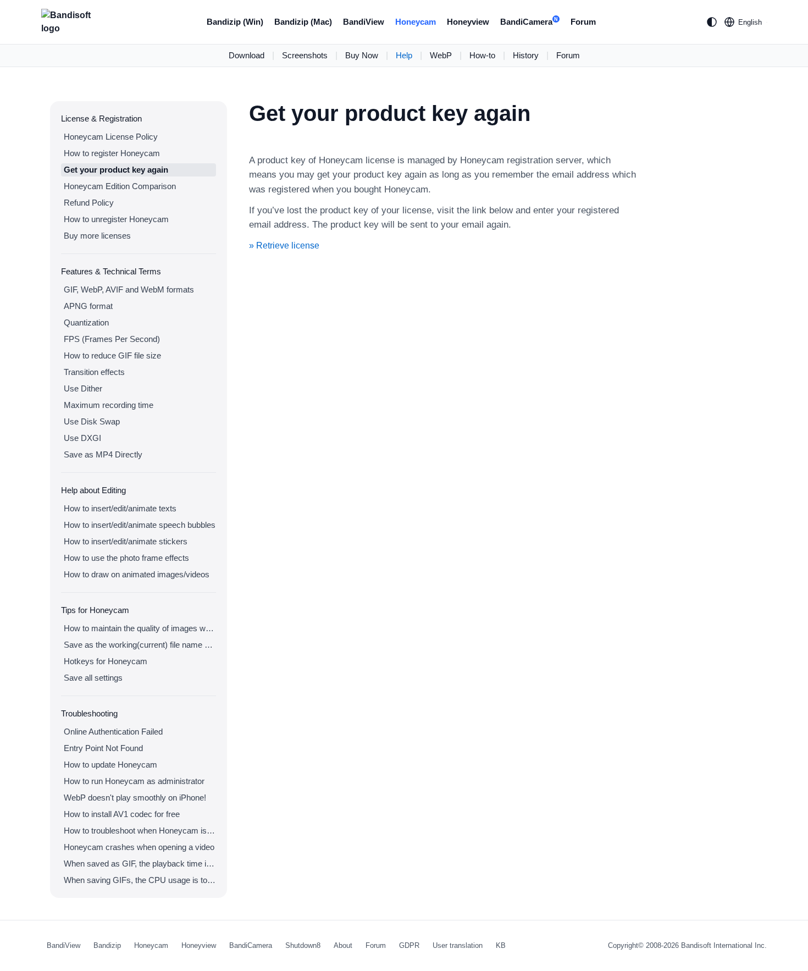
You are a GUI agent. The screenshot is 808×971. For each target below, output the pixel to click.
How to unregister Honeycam (116, 219)
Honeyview (468, 21)
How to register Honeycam (112, 153)
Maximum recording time (108, 405)
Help (404, 55)
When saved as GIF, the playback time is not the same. (140, 863)
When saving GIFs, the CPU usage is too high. (140, 880)
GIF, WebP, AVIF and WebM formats (129, 289)
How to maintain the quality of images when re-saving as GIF (140, 628)
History (526, 55)
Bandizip (107, 945)
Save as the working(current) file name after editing (140, 644)
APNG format (88, 306)
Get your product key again (116, 169)
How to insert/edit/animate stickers (125, 541)
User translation (458, 945)
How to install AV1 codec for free (122, 814)
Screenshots (305, 55)
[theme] (712, 22)
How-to (482, 55)
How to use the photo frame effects (126, 557)
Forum (583, 21)
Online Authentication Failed (113, 731)
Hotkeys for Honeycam (105, 661)
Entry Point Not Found (103, 748)
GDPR (409, 945)
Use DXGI (82, 438)
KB (501, 945)
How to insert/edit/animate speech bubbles (139, 524)
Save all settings (93, 677)
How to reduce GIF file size (112, 355)
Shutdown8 (302, 945)
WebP (441, 55)
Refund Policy (89, 202)
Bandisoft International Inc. (724, 945)
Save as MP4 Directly (103, 454)
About (343, 945)
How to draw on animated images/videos (136, 574)
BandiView (363, 21)
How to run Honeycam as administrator (134, 781)
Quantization (86, 322)
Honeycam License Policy (111, 136)
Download (246, 55)
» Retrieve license (284, 245)
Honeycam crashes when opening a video (139, 847)
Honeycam (415, 21)
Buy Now (361, 55)
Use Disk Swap (92, 421)
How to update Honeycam (110, 764)
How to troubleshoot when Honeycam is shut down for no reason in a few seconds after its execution (140, 830)
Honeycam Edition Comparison (120, 186)
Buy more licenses (97, 235)
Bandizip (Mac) (303, 21)
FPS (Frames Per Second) (112, 339)
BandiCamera (529, 21)
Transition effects (94, 372)
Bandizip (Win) (235, 21)
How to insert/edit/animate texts (120, 508)
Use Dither (83, 388)
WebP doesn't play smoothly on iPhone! (135, 797)
